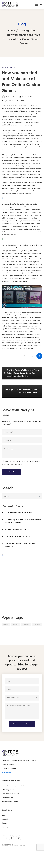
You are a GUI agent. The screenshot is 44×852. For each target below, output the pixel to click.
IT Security (25, 624)
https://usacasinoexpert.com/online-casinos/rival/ (20, 122)
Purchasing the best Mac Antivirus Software (21, 545)
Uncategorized (27, 30)
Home (11, 30)
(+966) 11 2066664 (9, 768)
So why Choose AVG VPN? (17, 529)
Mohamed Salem (11, 97)
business (6, 624)
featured (15, 624)
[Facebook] (4, 837)
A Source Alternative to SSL (18, 536)
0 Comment (21, 101)
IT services (36, 624)
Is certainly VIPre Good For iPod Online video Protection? (23, 521)
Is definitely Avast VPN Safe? (18, 512)
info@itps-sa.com (8, 764)
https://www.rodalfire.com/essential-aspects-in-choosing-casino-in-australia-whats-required (20, 116)
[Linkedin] (11, 837)
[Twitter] (18, 837)
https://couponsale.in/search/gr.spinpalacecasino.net (22, 166)
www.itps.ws (6, 772)
